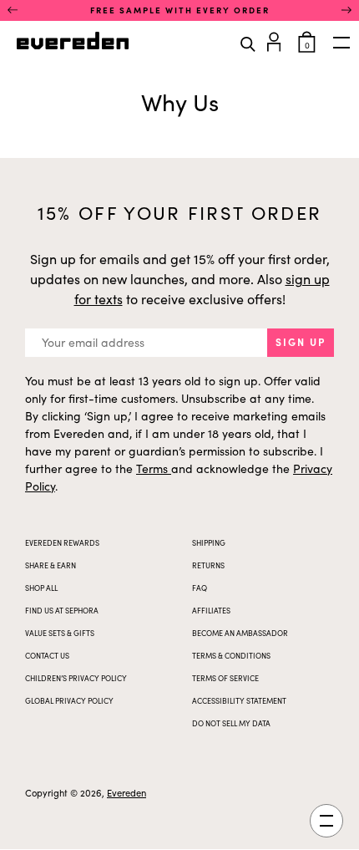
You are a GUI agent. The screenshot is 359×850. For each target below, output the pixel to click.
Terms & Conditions (231, 655)
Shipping (208, 542)
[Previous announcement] (12, 10)
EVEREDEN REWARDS (62, 542)
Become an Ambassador (240, 633)
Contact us (47, 655)
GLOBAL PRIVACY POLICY (69, 700)
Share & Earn (50, 565)
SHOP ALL (41, 588)
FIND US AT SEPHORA (62, 610)
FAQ (199, 588)
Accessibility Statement (239, 700)
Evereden (126, 792)
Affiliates (211, 610)
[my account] (276, 40)
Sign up (301, 342)
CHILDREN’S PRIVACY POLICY (76, 678)
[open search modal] (247, 43)
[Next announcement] (346, 10)
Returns (208, 565)
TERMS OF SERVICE (225, 678)
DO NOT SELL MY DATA (231, 723)
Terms (153, 468)
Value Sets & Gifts (59, 633)
